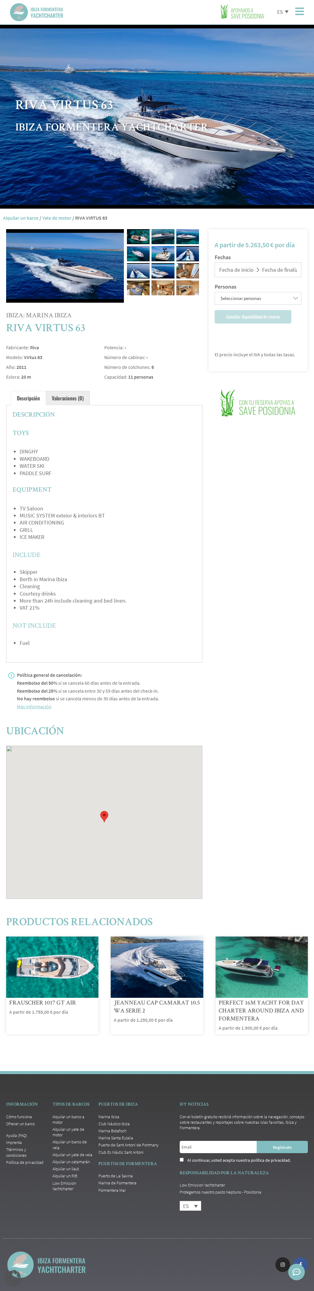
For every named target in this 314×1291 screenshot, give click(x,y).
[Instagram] (282, 1264)
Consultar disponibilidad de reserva (253, 316)
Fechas (223, 257)
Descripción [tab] (28, 398)
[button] (13, 1277)
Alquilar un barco (21, 218)
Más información (34, 706)
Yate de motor (56, 218)
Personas (225, 286)
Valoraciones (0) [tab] (68, 398)
